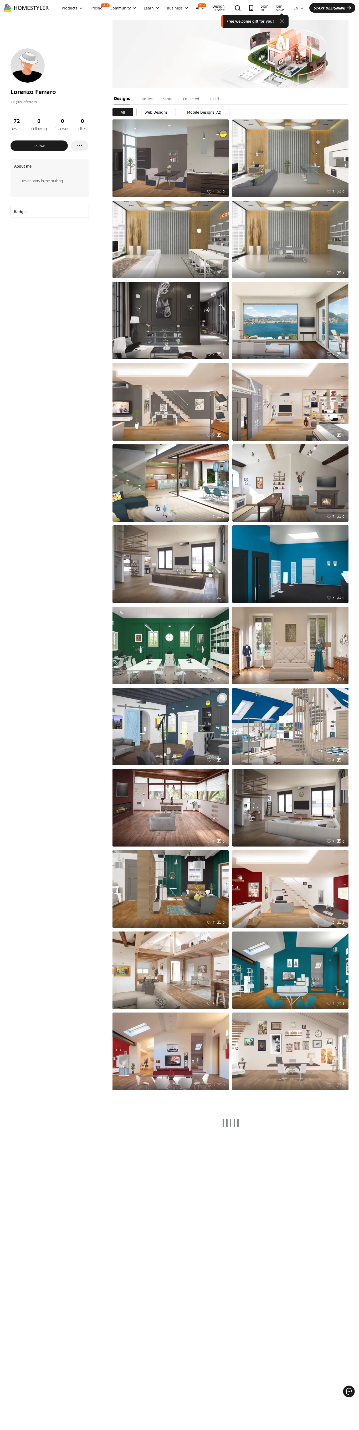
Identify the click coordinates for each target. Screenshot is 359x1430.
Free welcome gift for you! (250, 21)
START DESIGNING (329, 8)
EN (296, 8)
